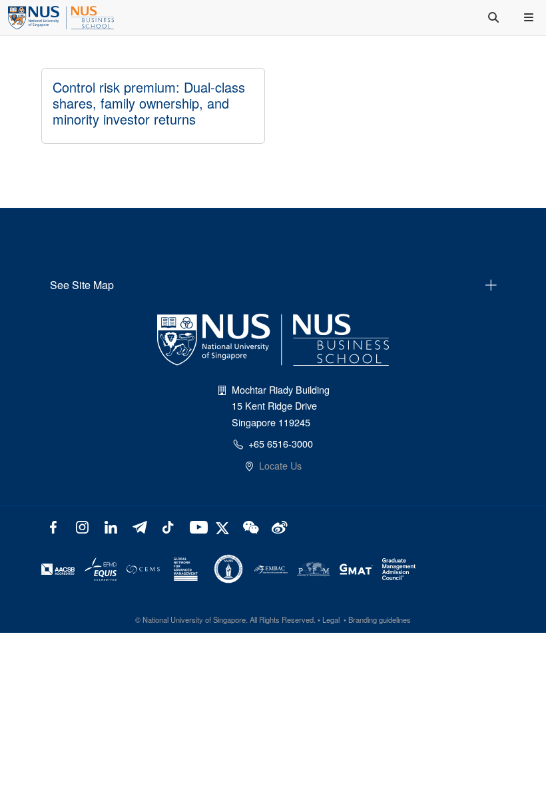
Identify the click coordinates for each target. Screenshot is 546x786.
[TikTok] (167, 526)
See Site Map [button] (82, 284)
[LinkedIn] (111, 526)
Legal (331, 619)
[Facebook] (53, 526)
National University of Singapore (194, 619)
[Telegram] (139, 526)
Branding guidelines (379, 619)
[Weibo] (278, 526)
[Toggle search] (494, 17)
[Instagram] (82, 526)
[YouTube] (196, 526)
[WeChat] (249, 526)
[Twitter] (224, 526)
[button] (530, 17)
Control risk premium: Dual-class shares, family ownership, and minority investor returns (149, 103)
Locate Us (280, 465)
